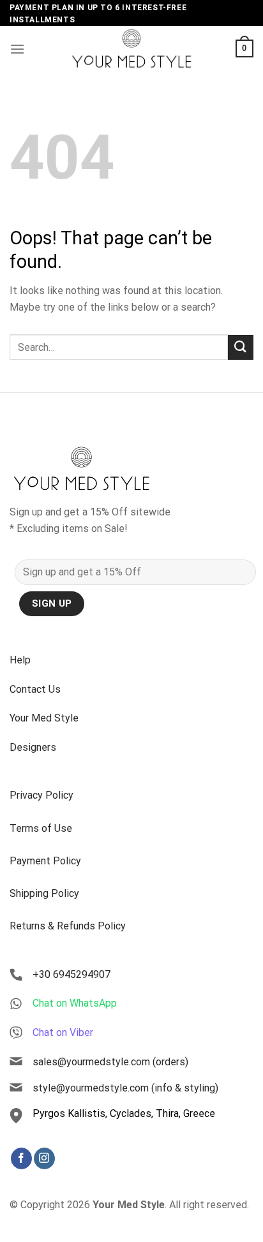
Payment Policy (45, 861)
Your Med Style (44, 718)
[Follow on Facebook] (21, 1158)
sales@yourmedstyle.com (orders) (110, 1062)
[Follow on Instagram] (44, 1158)
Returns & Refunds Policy (68, 926)
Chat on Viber (63, 1032)
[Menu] (17, 48)
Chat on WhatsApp (75, 1003)
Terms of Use (41, 828)
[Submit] (240, 347)
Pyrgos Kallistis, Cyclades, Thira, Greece (124, 1113)
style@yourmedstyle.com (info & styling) (125, 1088)
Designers (33, 747)
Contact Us (35, 689)
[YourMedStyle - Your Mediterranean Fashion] (131, 48)
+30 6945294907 (71, 974)
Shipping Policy (44, 893)
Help (20, 660)
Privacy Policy (41, 795)
